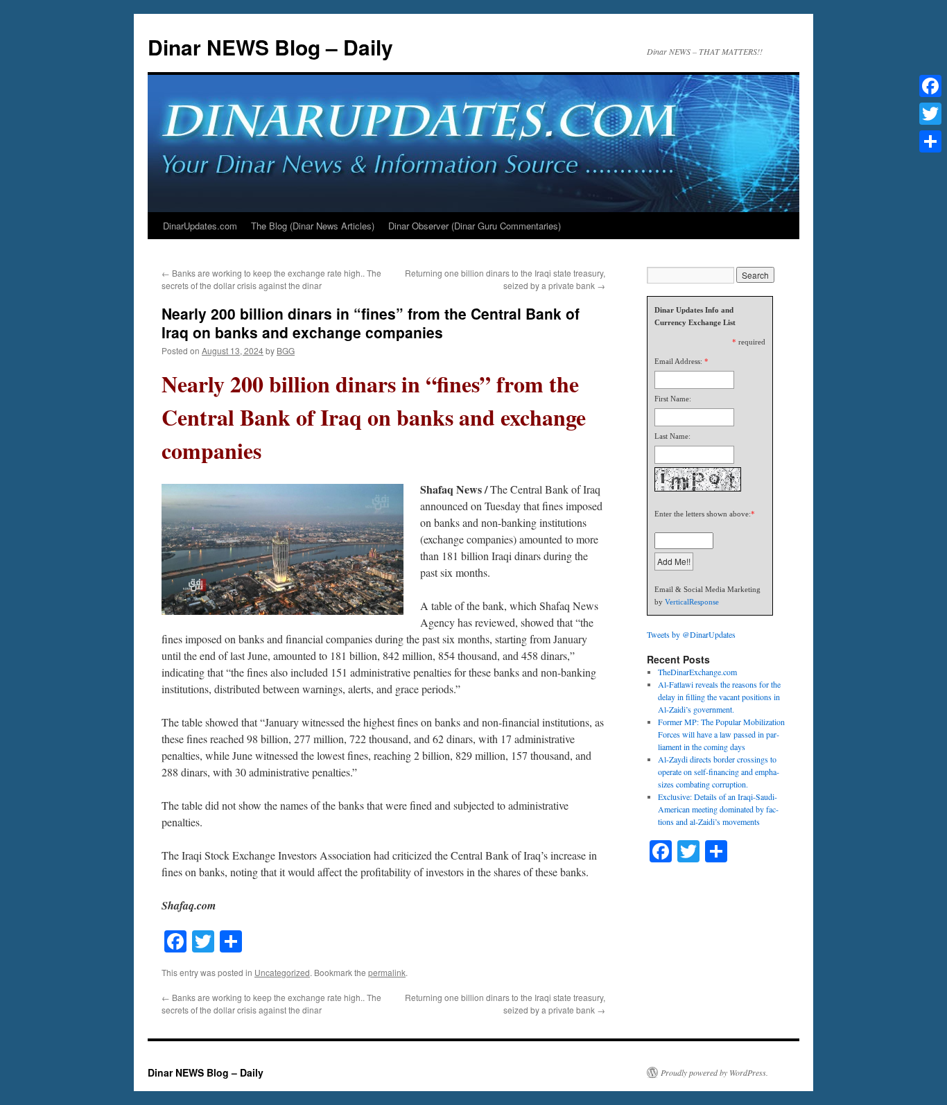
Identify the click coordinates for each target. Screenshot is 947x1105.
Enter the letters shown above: (702, 514)
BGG (286, 350)
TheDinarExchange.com (697, 671)
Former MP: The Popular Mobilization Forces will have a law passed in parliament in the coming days (721, 734)
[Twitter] (930, 114)
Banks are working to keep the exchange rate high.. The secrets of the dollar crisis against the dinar (271, 279)
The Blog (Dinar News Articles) (312, 225)
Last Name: (672, 436)
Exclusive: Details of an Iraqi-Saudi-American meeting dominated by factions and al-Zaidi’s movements (718, 809)
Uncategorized (282, 972)
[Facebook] (930, 86)
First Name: (672, 398)
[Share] (930, 141)
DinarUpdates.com (200, 225)
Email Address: (678, 361)
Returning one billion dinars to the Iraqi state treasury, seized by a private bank (505, 279)
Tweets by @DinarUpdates (691, 634)
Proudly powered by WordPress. (714, 1072)
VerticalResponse (692, 602)
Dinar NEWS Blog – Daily (270, 47)
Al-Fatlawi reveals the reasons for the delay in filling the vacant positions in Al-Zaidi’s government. (719, 697)
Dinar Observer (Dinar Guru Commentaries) (474, 225)
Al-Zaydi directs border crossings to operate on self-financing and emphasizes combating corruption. (718, 772)
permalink (387, 972)
